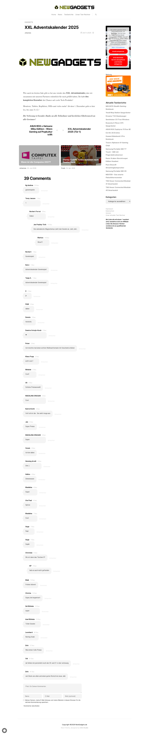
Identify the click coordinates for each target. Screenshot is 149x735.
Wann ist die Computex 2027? (36, 162)
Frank (63, 168)
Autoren (108, 213)
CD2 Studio (84, 728)
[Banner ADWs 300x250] (118, 86)
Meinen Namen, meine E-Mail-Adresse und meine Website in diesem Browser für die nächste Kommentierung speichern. (52, 701)
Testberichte (68, 14)
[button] (4, 730)
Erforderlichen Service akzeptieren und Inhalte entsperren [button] (118, 61)
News (60, 14)
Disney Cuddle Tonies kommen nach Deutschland (81, 161)
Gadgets (29, 22)
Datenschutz (110, 211)
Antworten (44, 190)
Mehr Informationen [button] (118, 47)
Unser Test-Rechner (82, 14)
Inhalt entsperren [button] (118, 51)
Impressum (109, 209)
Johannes (28, 33)
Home (53, 14)
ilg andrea (29, 185)
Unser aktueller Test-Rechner (115, 215)
